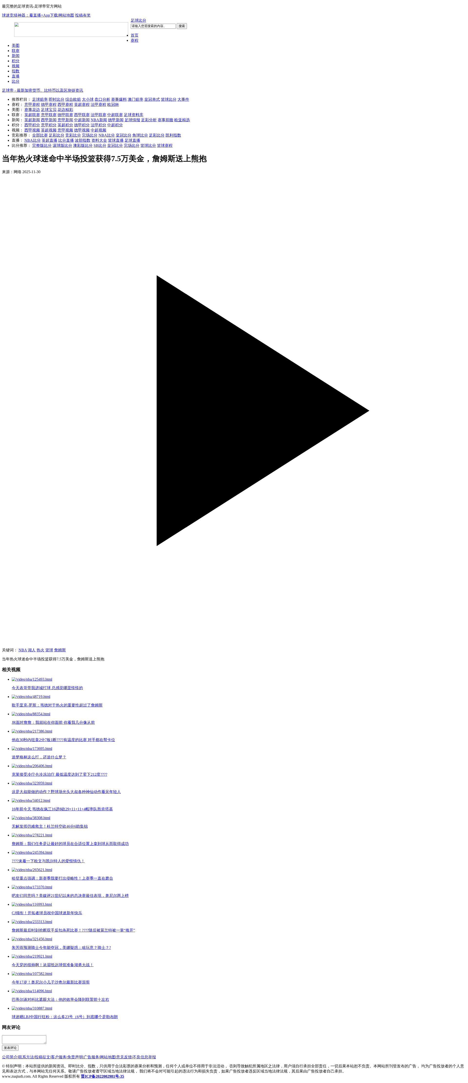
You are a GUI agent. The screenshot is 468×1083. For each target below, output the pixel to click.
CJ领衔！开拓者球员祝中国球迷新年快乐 (47, 913)
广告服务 (91, 1057)
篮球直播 (116, 140)
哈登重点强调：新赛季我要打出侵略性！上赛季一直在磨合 (62, 878)
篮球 (49, 650)
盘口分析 (102, 99)
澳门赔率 (135, 99)
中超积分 (115, 125)
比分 (16, 81)
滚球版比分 (62, 145)
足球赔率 (40, 99)
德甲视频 (82, 130)
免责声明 (75, 1057)
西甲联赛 (82, 115)
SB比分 (100, 145)
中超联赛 (115, 115)
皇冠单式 (152, 99)
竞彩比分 (73, 135)
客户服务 (59, 1057)
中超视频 (98, 130)
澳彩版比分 (83, 145)
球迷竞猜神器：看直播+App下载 (30, 15)
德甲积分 (82, 125)
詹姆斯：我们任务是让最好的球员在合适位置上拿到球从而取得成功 (70, 844)
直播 (16, 76)
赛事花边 (32, 110)
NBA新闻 (99, 120)
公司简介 (10, 1057)
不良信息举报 (144, 1057)
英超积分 (65, 125)
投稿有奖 (83, 15)
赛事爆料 (119, 99)
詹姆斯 (60, 650)
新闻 (16, 56)
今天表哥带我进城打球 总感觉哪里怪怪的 (47, 688)
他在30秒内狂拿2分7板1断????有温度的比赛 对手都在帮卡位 (63, 740)
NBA (23, 650)
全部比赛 (40, 135)
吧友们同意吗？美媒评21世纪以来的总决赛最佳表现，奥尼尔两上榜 (70, 896)
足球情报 (132, 120)
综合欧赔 (73, 99)
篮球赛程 (165, 145)
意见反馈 (124, 1057)
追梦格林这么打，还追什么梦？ (39, 757)
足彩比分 (56, 135)
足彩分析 (149, 120)
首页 (134, 35)
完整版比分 (42, 145)
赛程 (134, 40)
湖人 (32, 650)
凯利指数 (173, 135)
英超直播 (49, 140)
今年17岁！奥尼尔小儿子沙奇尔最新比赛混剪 (51, 982)
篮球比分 (168, 99)
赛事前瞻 (165, 120)
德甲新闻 (116, 120)
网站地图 (66, 15)
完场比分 (90, 135)
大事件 (183, 99)
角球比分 (140, 135)
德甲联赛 (65, 115)
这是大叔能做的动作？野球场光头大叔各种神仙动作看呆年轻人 (66, 792)
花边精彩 (65, 110)
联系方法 (26, 1057)
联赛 (16, 51)
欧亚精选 (182, 120)
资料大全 (99, 140)
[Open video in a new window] (234, 411)
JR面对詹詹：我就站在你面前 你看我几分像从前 (53, 722)
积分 (16, 61)
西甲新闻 (49, 120)
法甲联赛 (98, 115)
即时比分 (56, 99)
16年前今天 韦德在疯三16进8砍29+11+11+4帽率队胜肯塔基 (62, 809)
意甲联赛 (49, 115)
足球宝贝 (49, 110)
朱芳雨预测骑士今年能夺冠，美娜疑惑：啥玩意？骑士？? (61, 947)
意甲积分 (49, 125)
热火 (40, 650)
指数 (16, 71)
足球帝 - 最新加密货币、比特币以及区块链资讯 (42, 90)
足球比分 (138, 20)
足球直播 (132, 140)
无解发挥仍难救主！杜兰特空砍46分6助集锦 (50, 826)
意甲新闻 (65, 120)
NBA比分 (106, 135)
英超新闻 (32, 120)
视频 (16, 66)
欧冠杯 (113, 104)
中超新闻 (82, 120)
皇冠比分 (123, 135)
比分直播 (66, 140)
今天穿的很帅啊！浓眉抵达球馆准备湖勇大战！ (53, 965)
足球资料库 (133, 115)
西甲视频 (32, 130)
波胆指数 (82, 140)
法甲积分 (98, 125)
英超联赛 (32, 115)
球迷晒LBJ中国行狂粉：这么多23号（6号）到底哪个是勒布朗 (65, 1017)
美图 (16, 45)
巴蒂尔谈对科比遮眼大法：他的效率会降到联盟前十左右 (60, 999)
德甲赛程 (49, 104)
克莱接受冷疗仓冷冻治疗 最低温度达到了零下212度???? (59, 774)
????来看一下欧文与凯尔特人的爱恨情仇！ (48, 861)
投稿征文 (42, 1057)
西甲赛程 (65, 104)
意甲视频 (65, 130)
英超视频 (49, 130)
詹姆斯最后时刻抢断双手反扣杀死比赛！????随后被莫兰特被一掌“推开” (73, 930)
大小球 (88, 99)
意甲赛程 (32, 104)
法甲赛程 (98, 104)
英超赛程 (82, 104)
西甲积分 (32, 125)
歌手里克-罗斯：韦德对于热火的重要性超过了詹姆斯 (57, 705)
